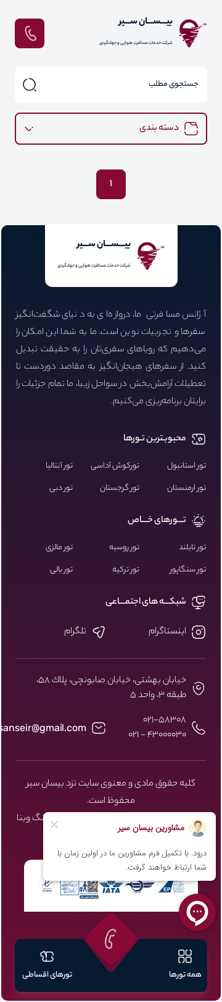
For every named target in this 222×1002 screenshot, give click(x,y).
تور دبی (61, 488)
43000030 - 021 (157, 735)
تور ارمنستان (186, 488)
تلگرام (75, 632)
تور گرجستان (119, 488)
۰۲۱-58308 (164, 720)
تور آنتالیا (59, 466)
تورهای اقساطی (47, 975)
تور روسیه (124, 548)
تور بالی (61, 570)
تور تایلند (192, 548)
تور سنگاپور (188, 570)
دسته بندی (159, 128)
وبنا (23, 818)
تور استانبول (186, 466)
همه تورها (185, 975)
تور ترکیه (125, 570)
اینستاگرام (167, 632)
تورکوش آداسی (115, 466)
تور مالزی (59, 548)
